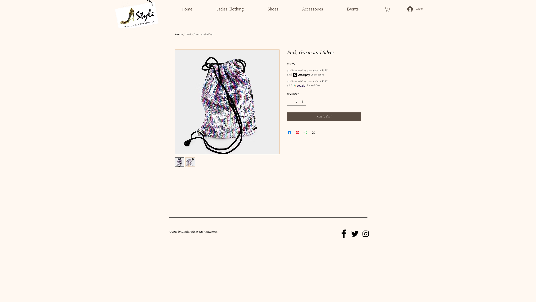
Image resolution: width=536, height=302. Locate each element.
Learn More (317, 75)
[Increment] (302, 101)
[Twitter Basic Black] (354, 233)
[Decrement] (290, 101)
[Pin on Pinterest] (297, 132)
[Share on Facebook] (289, 132)
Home (179, 34)
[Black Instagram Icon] (365, 233)
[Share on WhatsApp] (305, 132)
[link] (388, 9)
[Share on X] (313, 132)
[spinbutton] (296, 101)
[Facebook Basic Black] (344, 233)
